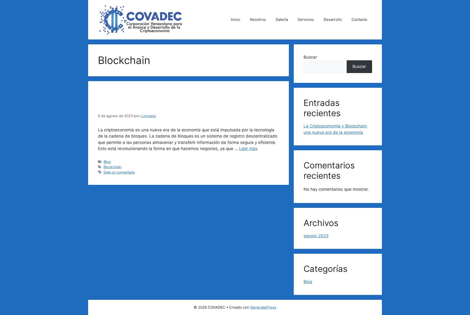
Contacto (359, 19)
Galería (282, 19)
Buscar (310, 57)
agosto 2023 (316, 235)
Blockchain (112, 167)
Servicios (306, 19)
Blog (107, 162)
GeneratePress (263, 307)
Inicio (235, 19)
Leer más (248, 148)
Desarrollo (333, 19)
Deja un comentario (119, 172)
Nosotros (258, 19)
